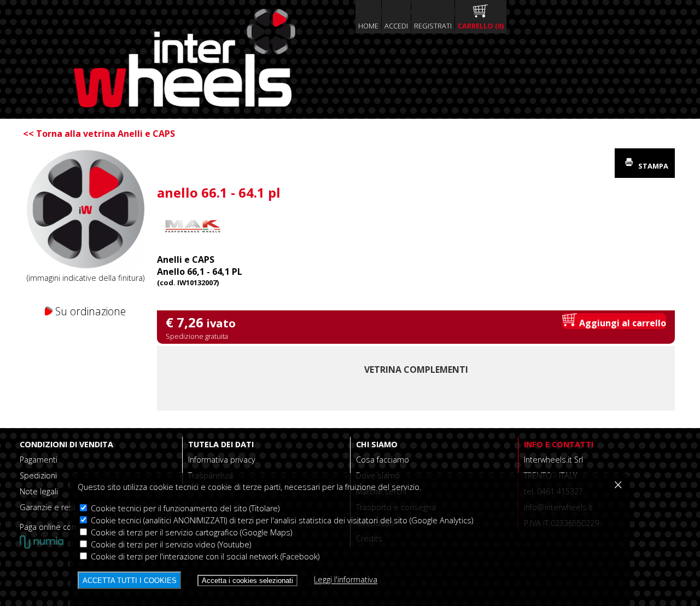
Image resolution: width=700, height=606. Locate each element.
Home (368, 26)
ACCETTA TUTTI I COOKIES (130, 580)
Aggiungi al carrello (621, 323)
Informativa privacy (221, 459)
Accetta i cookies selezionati (247, 580)
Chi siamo (377, 444)
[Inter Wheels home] (184, 104)
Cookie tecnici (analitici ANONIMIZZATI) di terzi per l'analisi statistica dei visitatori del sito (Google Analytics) (281, 520)
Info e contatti (558, 444)
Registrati (433, 26)
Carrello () (481, 26)
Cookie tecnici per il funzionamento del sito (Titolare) (184, 508)
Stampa (652, 166)
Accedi (396, 26)
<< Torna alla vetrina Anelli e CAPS (99, 134)
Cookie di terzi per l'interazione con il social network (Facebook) (204, 556)
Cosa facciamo (382, 459)
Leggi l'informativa (345, 580)
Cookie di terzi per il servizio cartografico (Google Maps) (190, 532)
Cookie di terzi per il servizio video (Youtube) (170, 544)
